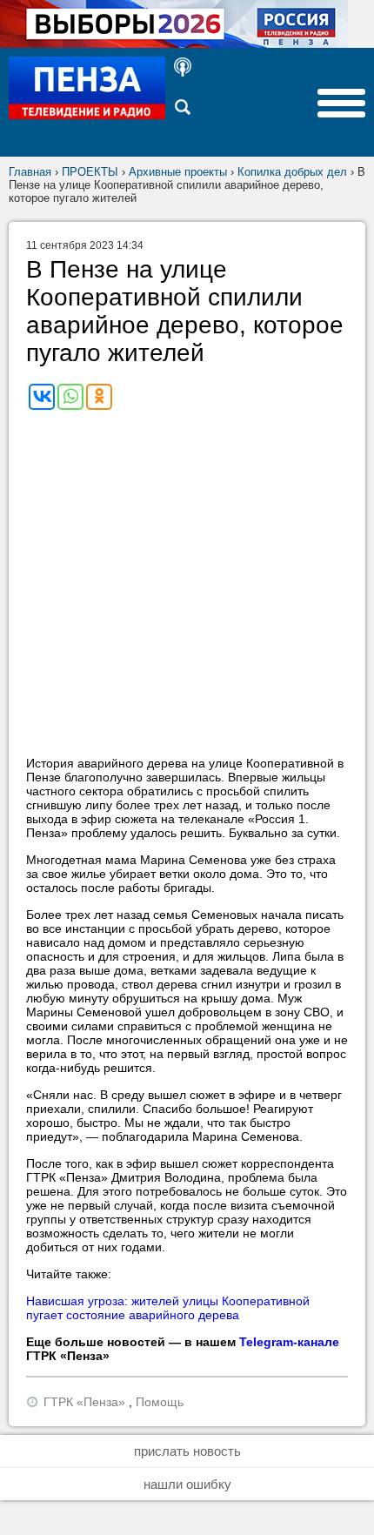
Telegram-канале (289, 1342)
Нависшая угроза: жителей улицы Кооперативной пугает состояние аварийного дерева (168, 1308)
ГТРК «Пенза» (84, 1402)
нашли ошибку (187, 1484)
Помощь (160, 1402)
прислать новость (187, 1451)
